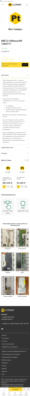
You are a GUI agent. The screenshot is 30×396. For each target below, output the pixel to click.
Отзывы (4, 365)
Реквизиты (5, 363)
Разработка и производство (10, 347)
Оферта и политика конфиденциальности (14, 351)
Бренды (4, 368)
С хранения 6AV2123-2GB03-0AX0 (7, 179)
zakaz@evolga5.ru (7, 319)
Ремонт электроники (8, 344)
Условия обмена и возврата (10, 357)
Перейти (25, 65)
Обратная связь (6, 360)
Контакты (4, 341)
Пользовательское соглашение (11, 354)
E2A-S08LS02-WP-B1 (21, 178)
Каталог (4, 335)
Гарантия (4, 371)
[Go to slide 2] (9, 36)
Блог (3, 374)
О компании (5, 338)
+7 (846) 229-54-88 (7, 317)
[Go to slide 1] (8, 36)
